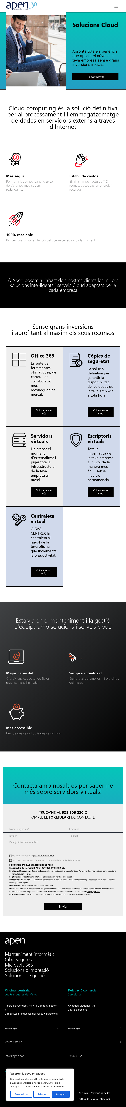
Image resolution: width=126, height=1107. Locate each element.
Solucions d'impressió (27, 970)
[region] (40, 1085)
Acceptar (60, 1094)
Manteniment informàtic (30, 954)
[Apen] (15, 941)
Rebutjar (42, 1094)
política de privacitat (43, 855)
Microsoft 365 (19, 965)
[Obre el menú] (116, 6)
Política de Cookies (88, 1099)
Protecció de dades (100, 1093)
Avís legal (83, 1093)
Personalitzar (21, 1094)
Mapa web (105, 1099)
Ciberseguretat (20, 959)
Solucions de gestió (25, 975)
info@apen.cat (93, 891)
